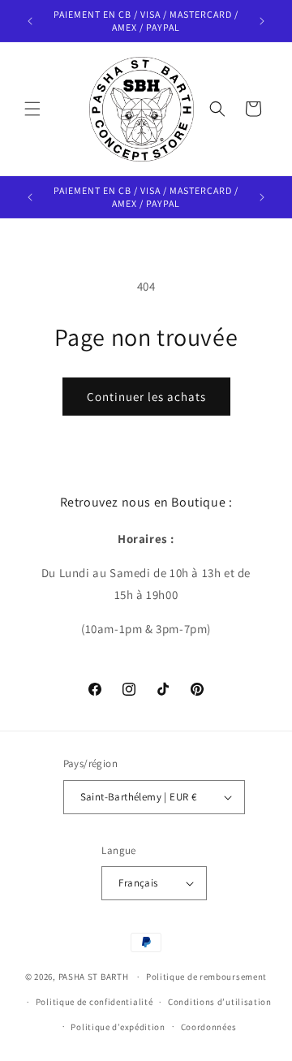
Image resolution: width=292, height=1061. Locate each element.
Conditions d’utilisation (220, 1001)
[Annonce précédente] (30, 21)
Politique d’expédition (118, 1027)
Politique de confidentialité (94, 1001)
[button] (32, 109)
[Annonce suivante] (262, 21)
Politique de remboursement (206, 976)
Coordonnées (209, 1027)
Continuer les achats (146, 396)
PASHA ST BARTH (93, 976)
